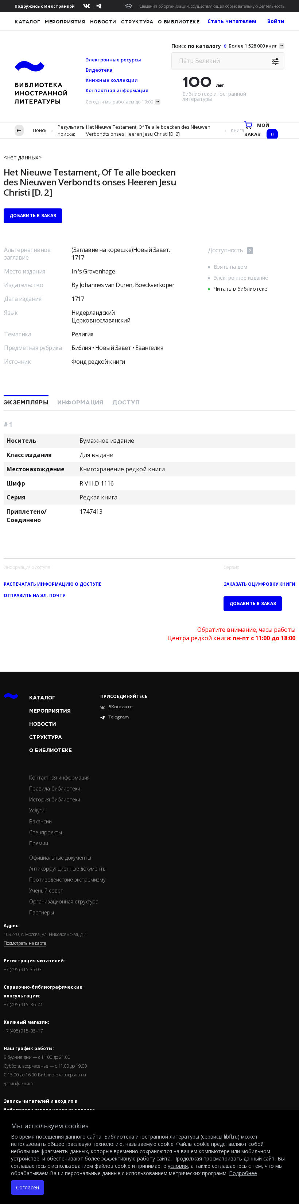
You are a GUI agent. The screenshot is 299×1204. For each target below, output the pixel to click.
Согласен (27, 1187)
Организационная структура (63, 901)
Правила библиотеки (54, 788)
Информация (80, 403)
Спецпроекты (45, 832)
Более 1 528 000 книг (253, 45)
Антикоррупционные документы (67, 868)
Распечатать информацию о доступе (52, 584)
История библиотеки (54, 799)
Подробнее (243, 1173)
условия (178, 1165)
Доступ (126, 403)
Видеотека (99, 70)
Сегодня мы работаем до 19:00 (119, 102)
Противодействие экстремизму (67, 879)
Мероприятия (65, 22)
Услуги (36, 810)
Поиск (40, 130)
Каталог (27, 22)
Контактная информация (117, 90)
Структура (137, 22)
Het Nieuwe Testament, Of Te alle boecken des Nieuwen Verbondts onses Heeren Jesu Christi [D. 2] (148, 130)
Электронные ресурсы (113, 59)
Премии (38, 843)
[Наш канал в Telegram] (99, 6)
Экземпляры (26, 403)
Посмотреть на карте (25, 943)
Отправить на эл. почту (34, 595)
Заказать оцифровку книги (259, 584)
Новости (103, 22)
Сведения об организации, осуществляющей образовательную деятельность (212, 6)
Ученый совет (46, 890)
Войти (275, 21)
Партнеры (41, 912)
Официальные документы (60, 857)
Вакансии (40, 821)
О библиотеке (178, 22)
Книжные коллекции (112, 80)
